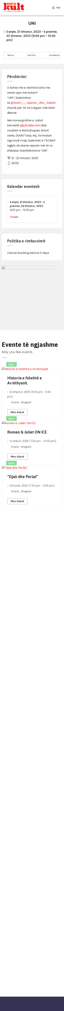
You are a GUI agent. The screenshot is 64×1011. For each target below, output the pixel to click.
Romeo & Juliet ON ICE (27, 432)
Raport (31, 55)
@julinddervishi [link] (30, 125)
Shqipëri (26, 402)
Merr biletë (17, 412)
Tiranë (15, 402)
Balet (11, 364)
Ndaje (10, 55)
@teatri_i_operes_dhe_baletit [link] (33, 103)
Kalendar (54, 55)
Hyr (58, 7)
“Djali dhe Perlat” (22, 476)
